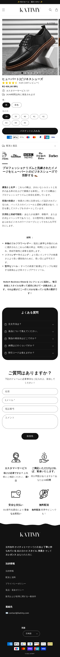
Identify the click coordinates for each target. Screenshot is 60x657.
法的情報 (10, 571)
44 (16, 123)
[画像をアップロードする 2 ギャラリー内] (25, 73)
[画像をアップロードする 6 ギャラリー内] (37, 73)
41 (34, 116)
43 (6, 123)
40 (25, 116)
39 (16, 116)
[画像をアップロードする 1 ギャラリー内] (22, 73)
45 (25, 123)
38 (6, 116)
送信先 (30, 436)
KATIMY (32, 653)
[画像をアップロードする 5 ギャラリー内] (34, 73)
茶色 (17, 105)
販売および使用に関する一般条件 (21, 596)
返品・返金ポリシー (15, 590)
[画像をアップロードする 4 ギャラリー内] (31, 73)
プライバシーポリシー (16, 583)
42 (43, 116)
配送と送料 (11, 577)
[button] (3, 10)
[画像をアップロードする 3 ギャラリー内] (28, 73)
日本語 (28, 633)
